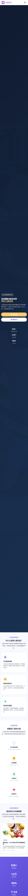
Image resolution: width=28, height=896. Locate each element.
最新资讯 (14, 319)
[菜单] (24, 2)
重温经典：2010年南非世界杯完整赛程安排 (14, 843)
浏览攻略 (14, 314)
